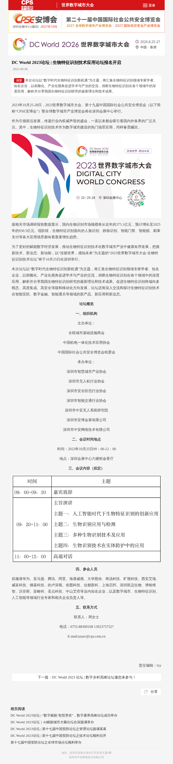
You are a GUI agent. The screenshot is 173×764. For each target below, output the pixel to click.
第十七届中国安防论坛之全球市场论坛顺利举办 (46, 742)
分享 (154, 692)
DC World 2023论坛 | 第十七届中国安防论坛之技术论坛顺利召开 (58, 735)
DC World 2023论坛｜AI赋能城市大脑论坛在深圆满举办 (52, 722)
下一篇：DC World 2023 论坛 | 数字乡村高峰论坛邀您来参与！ (87, 677)
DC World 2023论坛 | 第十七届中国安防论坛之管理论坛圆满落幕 (58, 729)
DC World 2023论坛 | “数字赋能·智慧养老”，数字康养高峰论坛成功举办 (64, 715)
